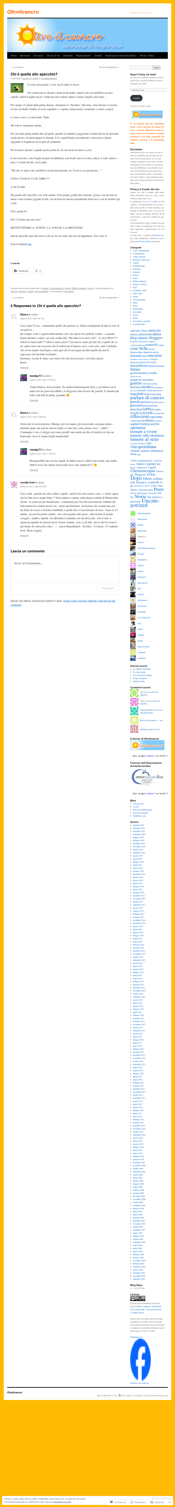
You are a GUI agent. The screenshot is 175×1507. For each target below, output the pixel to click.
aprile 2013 (137, 1042)
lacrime (14, 291)
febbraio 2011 (138, 1119)
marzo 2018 (138, 889)
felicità (134, 365)
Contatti (98, 55)
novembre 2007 (139, 1223)
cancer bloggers (150, 337)
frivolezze (159, 366)
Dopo (135, 278)
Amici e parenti (139, 256)
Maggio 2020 (138, 837)
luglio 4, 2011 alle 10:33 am (43, 379)
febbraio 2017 (138, 914)
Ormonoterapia (139, 299)
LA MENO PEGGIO (142, 669)
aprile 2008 (137, 1211)
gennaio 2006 (138, 1257)
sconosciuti (135, 420)
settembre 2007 (139, 1229)
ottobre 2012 (138, 1061)
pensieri (136, 405)
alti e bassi (142, 330)
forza (143, 365)
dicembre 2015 (139, 950)
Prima (135, 305)
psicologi (136, 409)
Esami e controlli (139, 284)
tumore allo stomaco (147, 435)
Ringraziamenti (83, 55)
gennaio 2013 (138, 1052)
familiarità (135, 362)
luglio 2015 (137, 966)
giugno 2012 (138, 1070)
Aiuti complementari (141, 250)
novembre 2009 (139, 1165)
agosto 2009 (138, 1174)
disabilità (155, 352)
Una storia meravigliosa (142, 675)
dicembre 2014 (139, 987)
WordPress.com (139, 815)
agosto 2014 (138, 999)
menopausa (158, 387)
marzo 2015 (138, 978)
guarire (136, 383)
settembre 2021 (139, 828)
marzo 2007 (138, 1232)
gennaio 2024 (138, 825)
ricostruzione (158, 413)
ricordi (147, 412)
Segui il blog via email (143, 74)
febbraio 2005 (138, 1263)
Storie (135, 318)
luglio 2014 (137, 1002)
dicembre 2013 (139, 1021)
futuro (135, 369)
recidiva (135, 412)
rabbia (31, 291)
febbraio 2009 (138, 1190)
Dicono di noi (53, 55)
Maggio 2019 (138, 861)
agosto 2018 (138, 880)
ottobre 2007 (138, 1226)
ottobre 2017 (138, 901)
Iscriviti (136, 98)
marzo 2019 (138, 868)
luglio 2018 (137, 883)
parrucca (22, 291)
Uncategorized (139, 324)
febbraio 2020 (138, 840)
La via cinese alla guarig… (152, 711)
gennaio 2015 (138, 984)
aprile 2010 (137, 1150)
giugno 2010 (138, 1144)
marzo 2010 (138, 1153)
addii (133, 330)
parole (135, 401)
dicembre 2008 (139, 1196)
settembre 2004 (139, 1266)
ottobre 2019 (138, 849)
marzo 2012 (138, 1079)
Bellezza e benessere (141, 259)
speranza (137, 427)
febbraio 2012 (138, 1082)
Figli (135, 287)
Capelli (45, 288)
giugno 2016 (138, 932)
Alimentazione (139, 253)
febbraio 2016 (138, 944)
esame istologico (144, 359)
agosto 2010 (138, 1137)
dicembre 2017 (139, 895)
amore (134, 334)
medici (147, 386)
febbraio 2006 (138, 1254)
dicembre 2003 (139, 1272)
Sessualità (137, 311)
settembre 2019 (139, 852)
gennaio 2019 (138, 871)
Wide (133, 454)
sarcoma (156, 416)
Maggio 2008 (138, 1208)
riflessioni (139, 416)
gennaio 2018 (138, 892)
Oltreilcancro (23, 11)
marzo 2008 (138, 1214)
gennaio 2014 (138, 1018)
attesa (156, 333)
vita (148, 443)
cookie (154, 201)
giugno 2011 (138, 1107)
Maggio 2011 (138, 1110)
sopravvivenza (140, 423)
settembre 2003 (139, 1278)
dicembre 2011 (139, 1088)
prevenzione (150, 405)
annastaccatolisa (49, 78)
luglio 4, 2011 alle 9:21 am (32, 318)
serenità (157, 420)
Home (14, 55)
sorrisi (154, 423)
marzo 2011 (138, 1116)
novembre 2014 (139, 990)
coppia (161, 345)
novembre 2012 (139, 1058)
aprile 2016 (137, 938)
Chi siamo (38, 55)
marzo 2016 (138, 941)
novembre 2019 (139, 846)
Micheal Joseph (146, 729)
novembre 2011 (139, 1091)
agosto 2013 (138, 1033)
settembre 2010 (139, 1134)
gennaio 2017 (138, 917)
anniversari (145, 334)
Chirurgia (137, 268)
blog (133, 337)
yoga (139, 454)
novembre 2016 (139, 920)
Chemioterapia (56, 288)
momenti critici (145, 390)
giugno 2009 (138, 1180)
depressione (136, 352)
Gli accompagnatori (109, 67)
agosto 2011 (138, 1101)
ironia (154, 383)
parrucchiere (158, 402)
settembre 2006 (139, 1242)
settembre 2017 (139, 904)
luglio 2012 (137, 1067)
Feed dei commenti (140, 812)
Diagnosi (136, 272)
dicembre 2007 (139, 1220)
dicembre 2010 (139, 1125)
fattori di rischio (148, 362)
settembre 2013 (139, 1030)
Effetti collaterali (79, 288)
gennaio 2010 (138, 1159)
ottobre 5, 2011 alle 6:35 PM (33, 486)
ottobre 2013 (138, 1027)
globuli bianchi (135, 376)
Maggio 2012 (138, 1073)
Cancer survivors (139, 341)
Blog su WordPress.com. (107, 1395)
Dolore (67, 288)
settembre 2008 (139, 1205)
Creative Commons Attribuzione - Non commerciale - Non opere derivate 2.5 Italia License (146, 1309)
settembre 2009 (139, 1171)
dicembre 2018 (139, 874)
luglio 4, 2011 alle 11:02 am (43, 453)
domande (136, 356)
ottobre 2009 (138, 1168)
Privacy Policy (147, 55)
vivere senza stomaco (146, 450)
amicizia (155, 330)
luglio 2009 (137, 1177)
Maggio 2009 (138, 1183)
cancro (152, 341)
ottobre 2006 (138, 1239)
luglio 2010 (137, 1140)
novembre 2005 (139, 1260)
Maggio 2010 (138, 1147)
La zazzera (17, 67)
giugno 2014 (138, 1006)
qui (29, 244)
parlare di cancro (147, 397)
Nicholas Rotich (146, 709)
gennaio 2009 (138, 1193)
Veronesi (142, 443)
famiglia (154, 359)
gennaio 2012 (138, 1085)
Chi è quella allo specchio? (34, 74)
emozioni (154, 355)
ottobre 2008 (138, 1202)
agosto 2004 (138, 1269)
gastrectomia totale (143, 372)
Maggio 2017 (138, 910)
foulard (151, 366)
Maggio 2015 (138, 972)
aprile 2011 (137, 1113)
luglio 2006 (137, 1245)
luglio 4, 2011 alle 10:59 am (33, 416)
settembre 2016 (139, 923)
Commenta (107, 588)
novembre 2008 (139, 1199)
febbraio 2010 (138, 1156)
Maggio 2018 (138, 886)
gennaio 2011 (138, 1122)
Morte (135, 296)
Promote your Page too (139, 1383)
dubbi (144, 355)
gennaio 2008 (138, 1217)
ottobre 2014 (138, 993)
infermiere (147, 383)
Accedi (136, 806)
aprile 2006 (137, 1248)
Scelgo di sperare (140, 678)
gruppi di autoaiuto (141, 379)
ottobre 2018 (138, 877)
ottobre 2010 (138, 1131)
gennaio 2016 (138, 947)
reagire (157, 409)
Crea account (138, 803)
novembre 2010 (139, 1128)
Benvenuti (25, 55)
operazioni (157, 390)
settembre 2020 (139, 834)
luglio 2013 (137, 1036)
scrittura (148, 420)
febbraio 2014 (138, 1015)
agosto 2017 (138, 907)
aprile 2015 (137, 975)
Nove (158, 729)
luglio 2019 (137, 858)
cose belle (139, 348)
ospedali (136, 393)
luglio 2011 (137, 1104)
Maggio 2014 (138, 1009)
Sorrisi (135, 314)
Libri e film (137, 293)
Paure (90, 288)
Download (68, 55)
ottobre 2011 (138, 1094)
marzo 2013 (138, 1045)
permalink (69, 291)
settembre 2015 (139, 960)
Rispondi (24, 367)
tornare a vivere (143, 431)
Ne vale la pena (139, 672)
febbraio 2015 (138, 981)
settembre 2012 (139, 1064)
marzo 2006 (138, 1251)
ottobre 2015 (138, 956)
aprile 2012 (137, 1076)
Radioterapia (138, 308)
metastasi (133, 390)
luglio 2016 (137, 929)
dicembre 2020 (139, 831)
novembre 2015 (139, 953)
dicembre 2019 (139, 843)
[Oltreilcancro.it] (140, 1380)
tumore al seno (144, 439)
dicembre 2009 (139, 1162)
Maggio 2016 (138, 935)
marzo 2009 (138, 1186)
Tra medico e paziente (141, 321)
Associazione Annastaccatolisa (120, 55)
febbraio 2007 (138, 1236)
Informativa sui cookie (62, 1501)
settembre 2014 (139, 996)
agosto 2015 (138, 963)
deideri (152, 348)
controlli (151, 344)
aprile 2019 (137, 864)
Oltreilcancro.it (136, 1337)
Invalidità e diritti (140, 290)
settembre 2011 (139, 1098)
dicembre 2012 (139, 1055)
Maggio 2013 (138, 1039)
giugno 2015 (138, 969)
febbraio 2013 (138, 1048)
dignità (146, 352)
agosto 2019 (138, 855)
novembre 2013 (139, 1024)
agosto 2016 (138, 926)
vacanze (133, 443)
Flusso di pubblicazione (142, 809)
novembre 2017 (139, 898)
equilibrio (133, 359)
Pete (142, 720)
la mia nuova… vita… (155, 720)
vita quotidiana (41, 291)
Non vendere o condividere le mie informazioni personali (145, 1395)
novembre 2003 (139, 1275)
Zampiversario (139, 681)
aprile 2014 (137, 1012)
